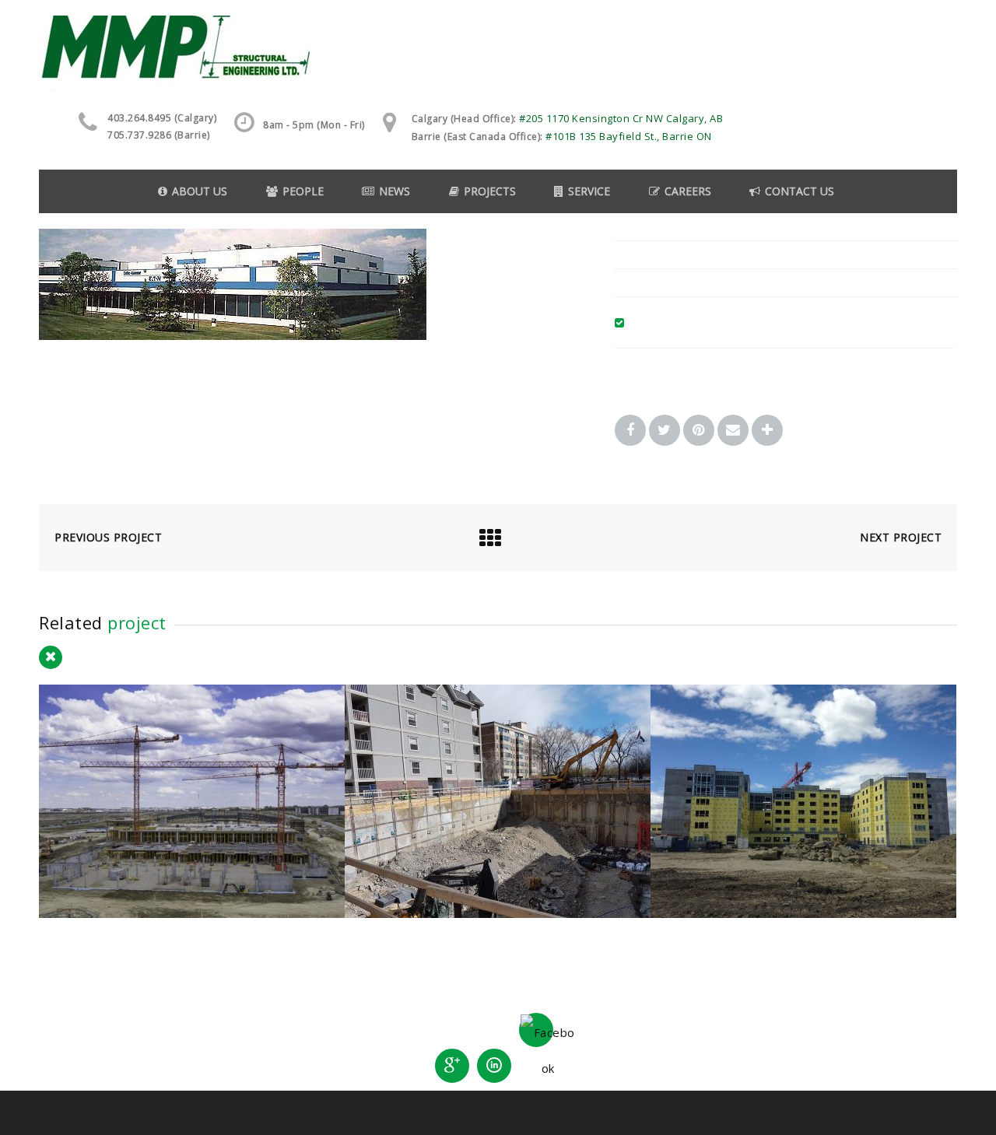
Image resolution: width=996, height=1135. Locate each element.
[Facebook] (536, 1030)
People (303, 191)
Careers (688, 191)
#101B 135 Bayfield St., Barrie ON (628, 136)
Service (589, 191)
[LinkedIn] (494, 1066)
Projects (490, 191)
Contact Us (799, 191)
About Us (199, 191)
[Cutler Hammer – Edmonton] (232, 335)
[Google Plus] (452, 1066)
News (394, 191)
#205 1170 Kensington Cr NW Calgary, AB (621, 118)
